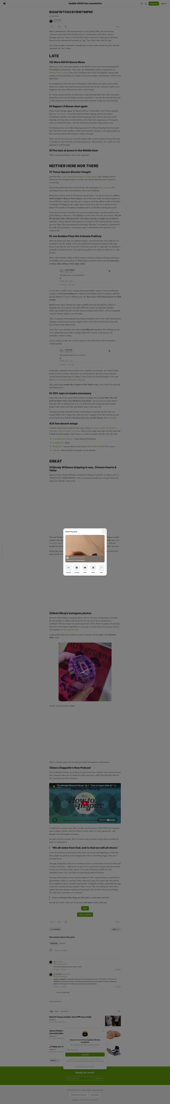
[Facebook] (77, 567)
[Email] (85, 567)
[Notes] (93, 567)
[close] (103, 531)
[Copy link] (68, 567)
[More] (101, 567)
